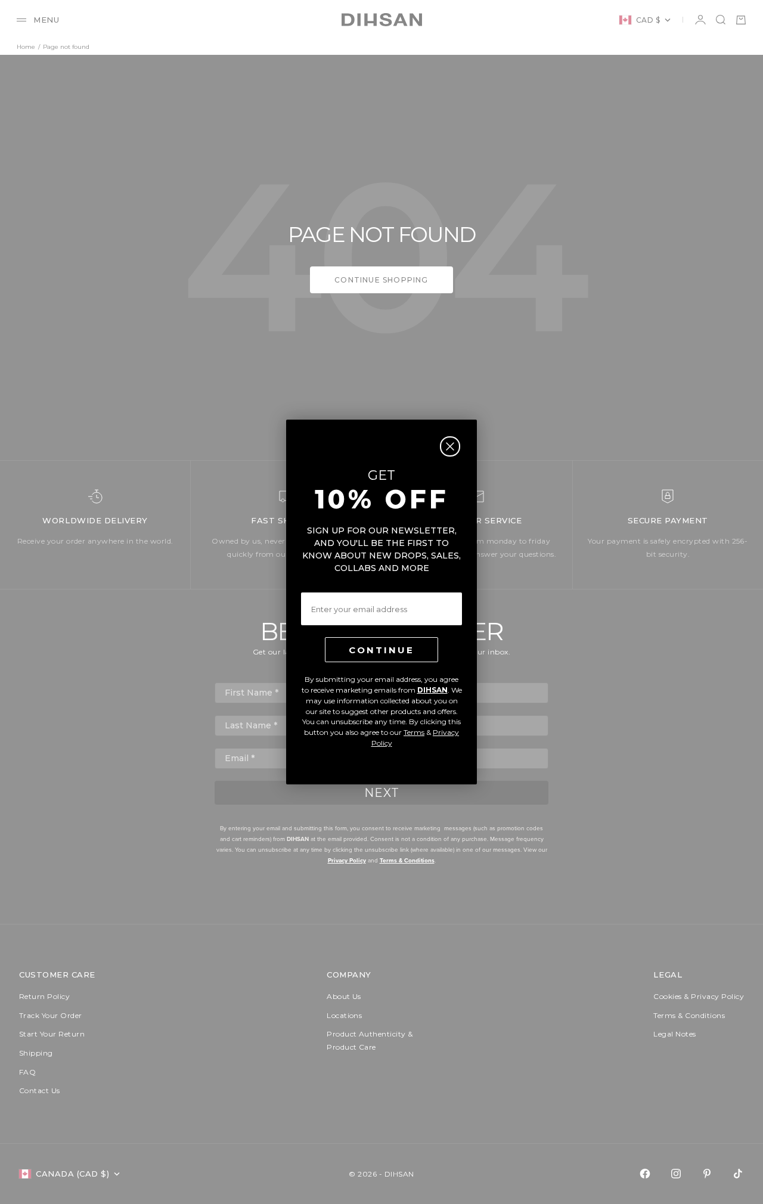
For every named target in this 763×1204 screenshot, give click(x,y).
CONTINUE (381, 650)
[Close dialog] (450, 446)
